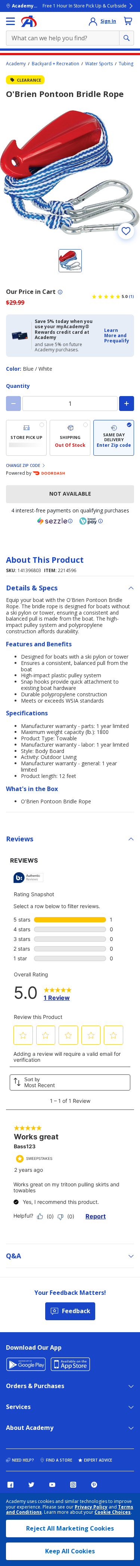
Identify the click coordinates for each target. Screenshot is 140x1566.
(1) (131, 296)
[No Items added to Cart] (128, 21)
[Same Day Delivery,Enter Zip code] (114, 437)
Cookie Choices (112, 1512)
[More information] (60, 292)
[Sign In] (93, 21)
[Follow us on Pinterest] (94, 1484)
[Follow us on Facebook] (10, 1484)
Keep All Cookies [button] (70, 1551)
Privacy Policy (91, 1507)
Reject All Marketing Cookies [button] (70, 1528)
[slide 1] (70, 260)
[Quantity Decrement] (13, 403)
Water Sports (99, 63)
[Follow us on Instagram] (73, 1484)
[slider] (70, 172)
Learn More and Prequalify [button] (116, 335)
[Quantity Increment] (126, 403)
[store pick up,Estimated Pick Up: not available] (26, 437)
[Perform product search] (126, 38)
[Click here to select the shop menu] (10, 21)
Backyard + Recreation (55, 63)
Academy (16, 63)
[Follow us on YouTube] (52, 1484)
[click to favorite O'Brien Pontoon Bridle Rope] (126, 231)
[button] (117, 336)
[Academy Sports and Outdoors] (29, 21)
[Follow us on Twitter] (31, 1484)
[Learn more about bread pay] (91, 521)
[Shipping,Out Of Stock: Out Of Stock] (70, 437)
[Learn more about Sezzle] (55, 521)
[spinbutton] (70, 403)
